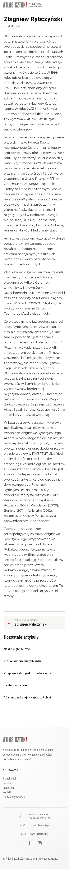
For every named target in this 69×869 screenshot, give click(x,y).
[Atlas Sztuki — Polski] (15, 5)
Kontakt (7, 792)
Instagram (8, 787)
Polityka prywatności (14, 796)
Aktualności (9, 778)
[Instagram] (39, 843)
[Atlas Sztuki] (15, 740)
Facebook (8, 783)
